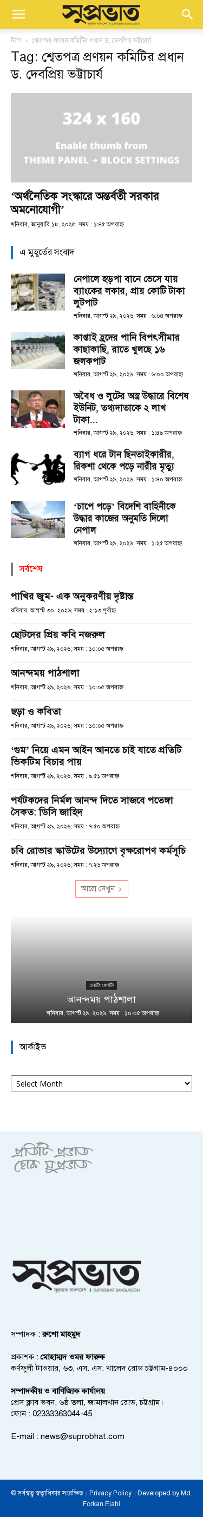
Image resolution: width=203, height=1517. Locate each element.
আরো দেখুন (98, 888)
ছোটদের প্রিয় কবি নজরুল (58, 634)
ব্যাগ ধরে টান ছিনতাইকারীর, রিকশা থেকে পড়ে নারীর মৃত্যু (124, 460)
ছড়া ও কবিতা (36, 711)
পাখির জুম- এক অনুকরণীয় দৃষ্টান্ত (72, 596)
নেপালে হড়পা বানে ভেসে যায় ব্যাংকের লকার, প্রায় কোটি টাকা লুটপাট (129, 291)
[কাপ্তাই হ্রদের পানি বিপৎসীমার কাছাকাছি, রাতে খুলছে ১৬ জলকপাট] (38, 350)
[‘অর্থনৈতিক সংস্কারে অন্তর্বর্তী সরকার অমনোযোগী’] (101, 137)
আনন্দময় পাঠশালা (45, 673)
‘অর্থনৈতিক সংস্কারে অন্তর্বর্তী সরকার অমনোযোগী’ (85, 203)
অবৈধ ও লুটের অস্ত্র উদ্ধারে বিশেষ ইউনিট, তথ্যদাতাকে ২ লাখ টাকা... (131, 408)
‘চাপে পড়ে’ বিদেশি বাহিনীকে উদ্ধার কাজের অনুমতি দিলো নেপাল (125, 518)
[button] (18, 14)
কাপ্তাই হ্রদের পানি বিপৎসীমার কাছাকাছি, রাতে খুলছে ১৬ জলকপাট (127, 349)
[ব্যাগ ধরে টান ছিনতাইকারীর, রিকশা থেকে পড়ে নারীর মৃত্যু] (38, 467)
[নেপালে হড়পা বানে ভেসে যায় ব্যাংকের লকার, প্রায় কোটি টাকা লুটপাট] (38, 292)
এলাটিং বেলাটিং (101, 985)
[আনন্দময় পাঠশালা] (101, 969)
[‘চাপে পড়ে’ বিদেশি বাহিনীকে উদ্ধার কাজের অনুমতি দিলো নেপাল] (38, 519)
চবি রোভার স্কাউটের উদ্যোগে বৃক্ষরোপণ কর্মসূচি (98, 850)
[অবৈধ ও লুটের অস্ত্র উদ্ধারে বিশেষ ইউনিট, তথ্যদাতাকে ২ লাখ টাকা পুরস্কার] (38, 409)
